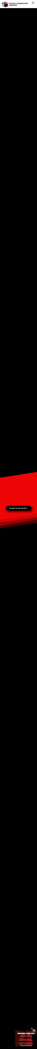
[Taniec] (15, 6)
